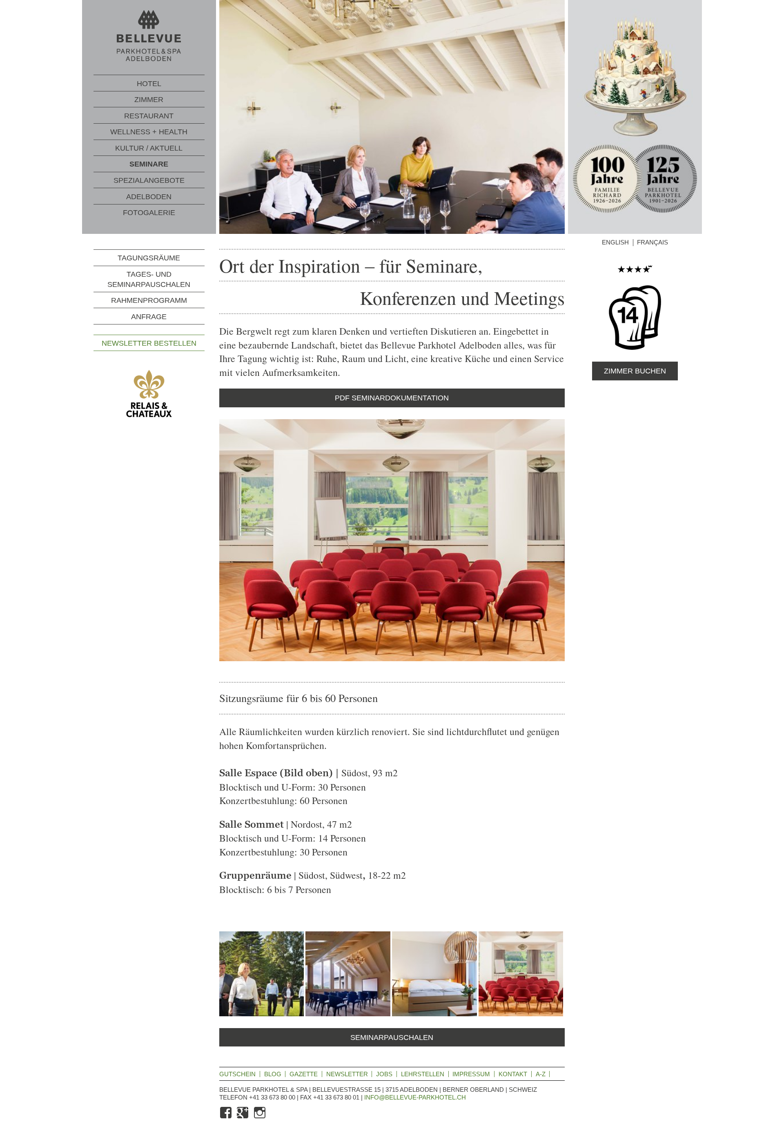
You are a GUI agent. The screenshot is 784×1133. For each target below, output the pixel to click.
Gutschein (237, 1074)
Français (652, 242)
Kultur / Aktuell (149, 148)
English (615, 242)
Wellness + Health (148, 132)
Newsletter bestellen (149, 343)
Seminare (148, 164)
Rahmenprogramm (149, 300)
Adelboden (149, 197)
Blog (272, 1074)
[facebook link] (226, 1117)
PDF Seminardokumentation (392, 398)
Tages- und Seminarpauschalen (148, 279)
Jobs (384, 1074)
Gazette (304, 1074)
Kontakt (513, 1074)
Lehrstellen (422, 1074)
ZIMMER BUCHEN (635, 371)
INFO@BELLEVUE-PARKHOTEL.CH (415, 1097)
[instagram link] (260, 1117)
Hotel (149, 84)
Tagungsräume (149, 258)
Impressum (471, 1074)
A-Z (541, 1074)
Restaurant (149, 116)
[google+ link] (243, 1117)
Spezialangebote (149, 180)
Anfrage (149, 317)
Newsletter (347, 1074)
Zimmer (148, 100)
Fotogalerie (149, 213)
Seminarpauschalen (391, 1037)
